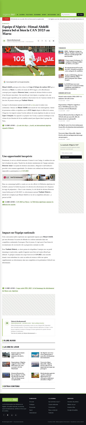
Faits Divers (52, 14)
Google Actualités (72, 410)
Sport (44, 14)
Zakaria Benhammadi (13, 40)
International (32, 413)
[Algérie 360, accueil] (8, 14)
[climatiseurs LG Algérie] (28, 177)
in (15, 415)
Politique (29, 14)
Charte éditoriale (53, 404)
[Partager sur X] (45, 40)
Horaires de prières (73, 402)
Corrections (51, 407)
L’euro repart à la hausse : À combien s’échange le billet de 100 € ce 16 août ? (74, 62)
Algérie (22, 14)
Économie (37, 14)
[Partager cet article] (38, 40)
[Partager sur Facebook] (42, 40)
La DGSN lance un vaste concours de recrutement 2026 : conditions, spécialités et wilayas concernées (73, 86)
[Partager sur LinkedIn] (49, 40)
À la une (31, 402)
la (24, 171)
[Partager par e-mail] (53, 40)
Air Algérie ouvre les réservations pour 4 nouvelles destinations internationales (54, 19)
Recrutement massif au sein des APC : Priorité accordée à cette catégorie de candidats (74, 69)
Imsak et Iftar (71, 407)
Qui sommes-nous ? (54, 402)
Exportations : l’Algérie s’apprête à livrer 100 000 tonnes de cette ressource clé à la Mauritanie (69, 107)
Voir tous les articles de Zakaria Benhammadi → (23, 333)
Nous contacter (52, 410)
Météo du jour (71, 404)
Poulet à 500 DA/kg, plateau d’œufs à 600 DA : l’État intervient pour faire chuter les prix (73, 77)
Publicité (50, 413)
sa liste (33, 105)
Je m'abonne (65, 157)
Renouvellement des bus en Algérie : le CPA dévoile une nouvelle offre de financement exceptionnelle (71, 117)
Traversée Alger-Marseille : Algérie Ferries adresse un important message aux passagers (70, 135)
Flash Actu (5, 23)
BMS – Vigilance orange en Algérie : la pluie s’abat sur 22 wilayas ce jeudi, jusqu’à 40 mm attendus (73, 54)
